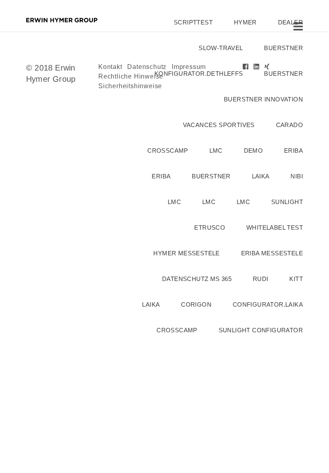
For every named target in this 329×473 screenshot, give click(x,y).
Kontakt (110, 66)
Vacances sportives (219, 124)
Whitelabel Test (274, 227)
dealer (290, 22)
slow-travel (221, 47)
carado (289, 124)
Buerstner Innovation (263, 99)
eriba (293, 150)
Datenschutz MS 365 (197, 278)
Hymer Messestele (186, 253)
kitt (296, 278)
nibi (296, 176)
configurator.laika (268, 304)
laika (261, 176)
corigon (196, 304)
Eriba (161, 176)
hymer (245, 22)
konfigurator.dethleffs (198, 73)
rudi (260, 278)
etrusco (209, 227)
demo (253, 150)
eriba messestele (272, 253)
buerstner (283, 47)
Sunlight (287, 201)
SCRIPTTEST (193, 22)
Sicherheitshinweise (130, 86)
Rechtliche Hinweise (130, 76)
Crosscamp (167, 150)
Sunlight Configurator (261, 330)
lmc (216, 150)
